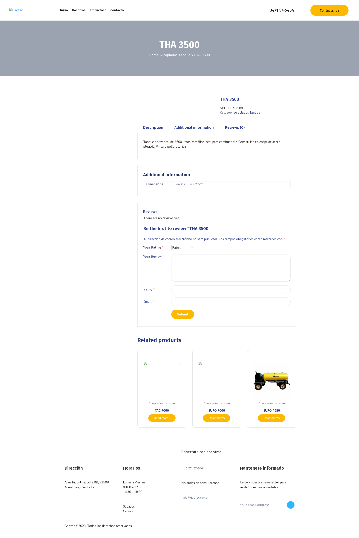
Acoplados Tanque (176, 55)
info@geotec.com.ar (195, 498)
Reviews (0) (235, 127)
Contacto (117, 10)
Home (153, 55)
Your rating (153, 247)
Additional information (194, 127)
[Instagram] (243, 457)
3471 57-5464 (282, 10)
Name (148, 290)
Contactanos (329, 10)
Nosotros (78, 10)
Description (153, 127)
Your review (153, 257)
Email (148, 302)
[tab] (153, 127)
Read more (161, 418)
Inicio (64, 10)
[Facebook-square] (234, 457)
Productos (97, 10)
